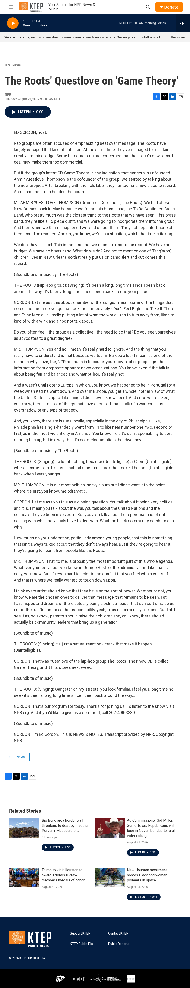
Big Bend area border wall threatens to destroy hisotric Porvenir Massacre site (65, 825)
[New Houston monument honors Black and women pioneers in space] (110, 877)
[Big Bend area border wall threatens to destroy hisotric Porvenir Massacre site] (24, 828)
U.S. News (13, 65)
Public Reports (118, 944)
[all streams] (183, 23)
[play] (12, 23)
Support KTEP (80, 933)
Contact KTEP (118, 933)
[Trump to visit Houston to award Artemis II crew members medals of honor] (24, 877)
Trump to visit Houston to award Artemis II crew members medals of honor (63, 875)
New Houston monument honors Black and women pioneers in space (147, 875)
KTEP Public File (81, 944)
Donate (171, 7)
